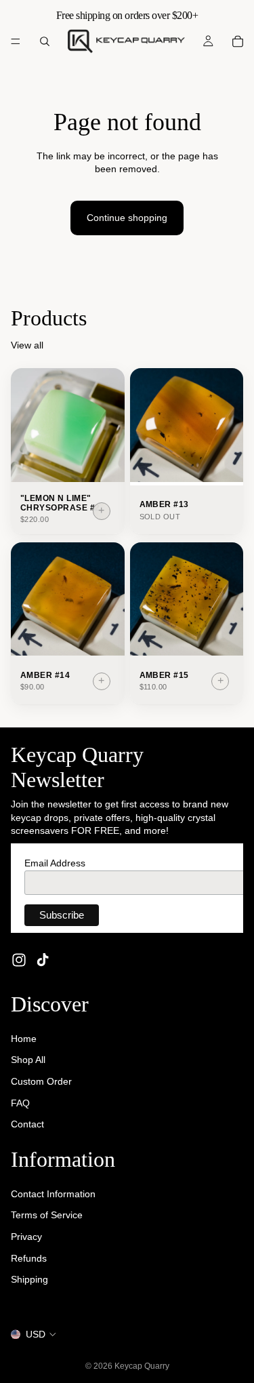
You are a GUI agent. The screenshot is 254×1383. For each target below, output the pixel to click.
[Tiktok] (43, 960)
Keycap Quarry (141, 1366)
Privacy (26, 1236)
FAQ (20, 1102)
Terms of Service (47, 1214)
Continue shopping (127, 217)
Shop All (28, 1059)
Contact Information (53, 1193)
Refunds (29, 1258)
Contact (27, 1124)
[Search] (45, 41)
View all (27, 345)
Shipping (29, 1279)
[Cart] (238, 41)
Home (24, 1038)
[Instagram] (19, 960)
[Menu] (15, 41)
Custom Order (41, 1081)
